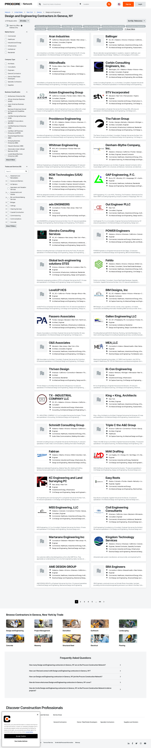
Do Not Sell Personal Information (64, 742)
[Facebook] (132, 743)
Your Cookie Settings (20, 741)
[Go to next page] (103, 601)
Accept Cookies (21, 736)
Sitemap (77, 742)
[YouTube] (145, 743)
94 (100, 602)
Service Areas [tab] (57, 715)
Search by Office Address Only (14, 26)
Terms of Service (48, 742)
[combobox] (94, 4)
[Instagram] (141, 743)
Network (27, 4)
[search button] (109, 4)
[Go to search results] (26, 171)
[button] (6, 36)
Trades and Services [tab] (42, 715)
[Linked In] (128, 743)
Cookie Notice (29, 732)
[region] (21, 729)
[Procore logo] (12, 4)
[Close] (37, 714)
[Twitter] (136, 743)
